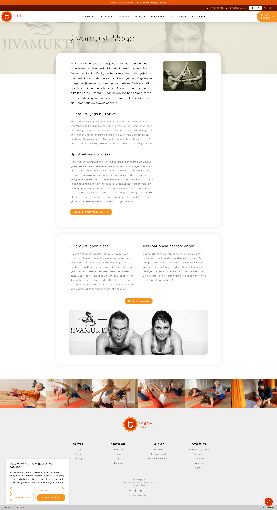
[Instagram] (130, 490)
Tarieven (159, 444)
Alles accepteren (51, 497)
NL (270, 8)
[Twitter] (141, 490)
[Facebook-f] (135, 490)
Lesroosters (118, 444)
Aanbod (78, 444)
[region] (37, 481)
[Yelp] (146, 490)
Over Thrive (199, 444)
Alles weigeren (22, 497)
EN (273, 8)
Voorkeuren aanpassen (36, 490)
